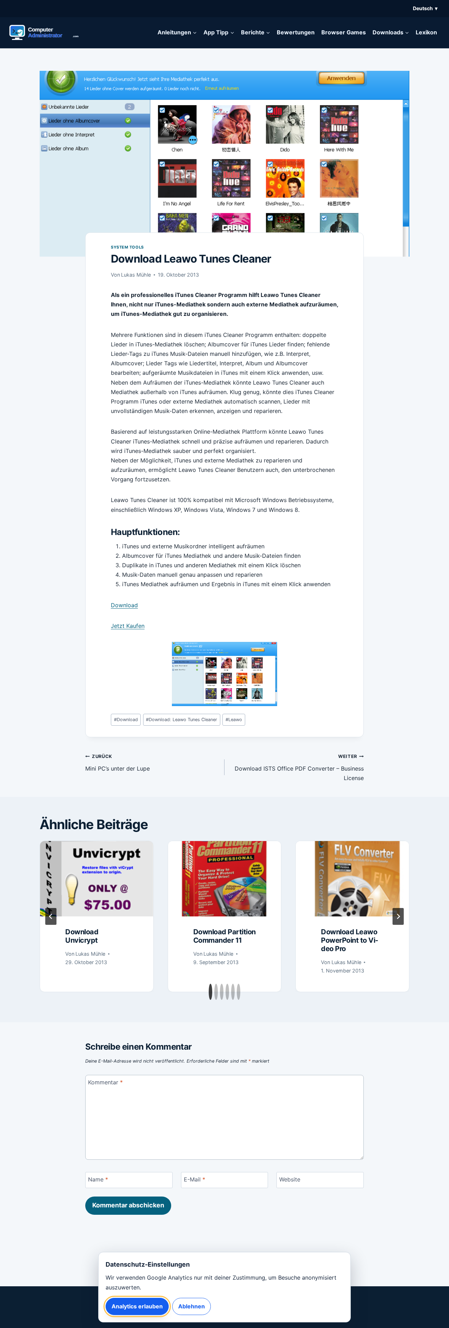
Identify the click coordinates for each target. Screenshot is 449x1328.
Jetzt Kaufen (128, 625)
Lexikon (426, 32)
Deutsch (425, 8)
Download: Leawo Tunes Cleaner (181, 719)
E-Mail (194, 1179)
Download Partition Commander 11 (224, 936)
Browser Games (343, 32)
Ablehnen (191, 1306)
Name (98, 1179)
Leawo (234, 719)
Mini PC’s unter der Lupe (117, 763)
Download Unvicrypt (81, 936)
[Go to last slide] (50, 916)
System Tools (127, 247)
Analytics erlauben (137, 1306)
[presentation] (96, 878)
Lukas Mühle (136, 275)
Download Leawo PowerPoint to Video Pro (349, 940)
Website (289, 1179)
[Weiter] (398, 916)
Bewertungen (296, 32)
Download (124, 605)
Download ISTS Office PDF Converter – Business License (299, 767)
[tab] (210, 992)
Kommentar (105, 1081)
